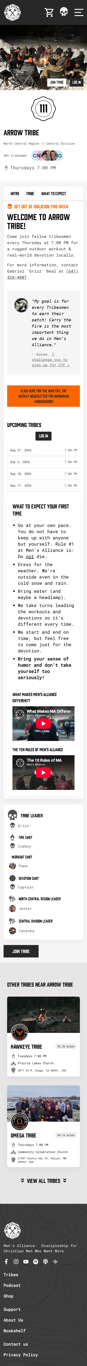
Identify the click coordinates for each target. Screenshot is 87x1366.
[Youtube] (26, 1261)
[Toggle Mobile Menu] (79, 12)
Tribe (30, 193)
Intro (15, 193)
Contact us (16, 1344)
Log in (76, 82)
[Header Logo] (12, 12)
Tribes (11, 1274)
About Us (13, 1320)
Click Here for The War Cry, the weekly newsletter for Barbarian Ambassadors (43, 396)
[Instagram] (16, 1261)
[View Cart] (49, 12)
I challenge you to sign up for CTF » (51, 359)
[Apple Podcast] (45, 1261)
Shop (8, 1296)
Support (12, 1309)
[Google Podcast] (55, 1261)
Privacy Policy (21, 1354)
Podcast (12, 1285)
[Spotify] (35, 1261)
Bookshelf (15, 1330)
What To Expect (53, 193)
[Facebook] (6, 1261)
